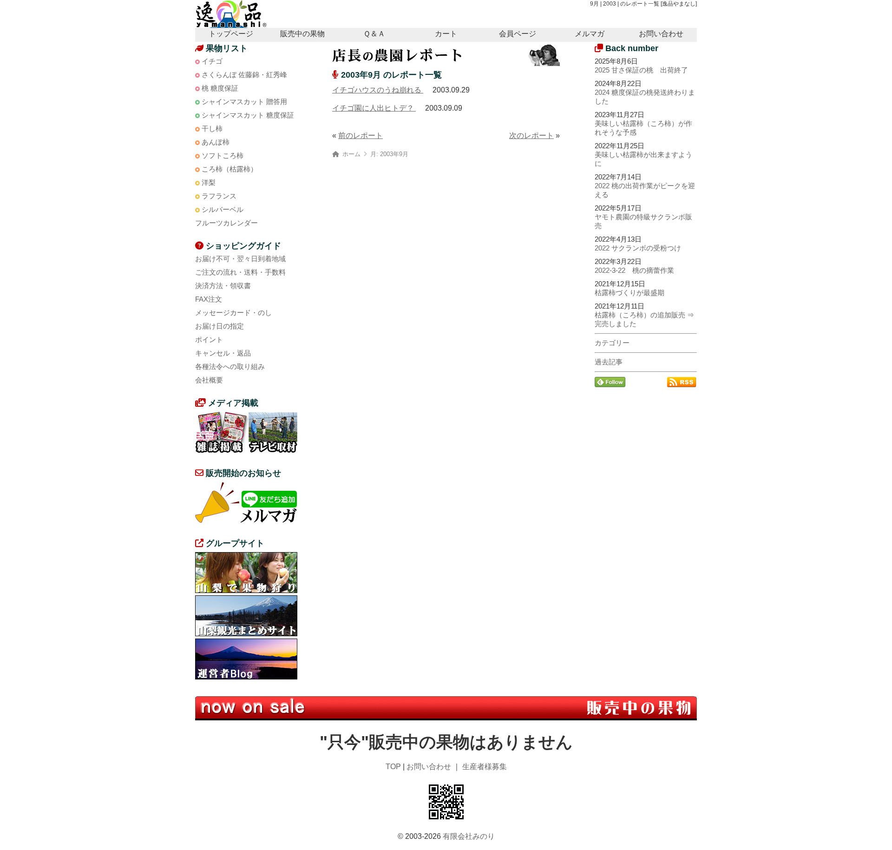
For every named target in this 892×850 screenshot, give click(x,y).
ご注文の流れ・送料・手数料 (240, 272)
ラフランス (219, 196)
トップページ (231, 34)
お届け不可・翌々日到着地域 (240, 259)
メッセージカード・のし (233, 312)
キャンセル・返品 (223, 353)
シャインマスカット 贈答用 (244, 101)
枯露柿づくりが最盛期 (629, 293)
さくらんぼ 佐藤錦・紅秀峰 (244, 75)
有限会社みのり (469, 836)
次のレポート (531, 135)
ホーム (351, 154)
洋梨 (209, 182)
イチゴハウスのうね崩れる (377, 90)
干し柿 (212, 128)
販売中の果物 (302, 34)
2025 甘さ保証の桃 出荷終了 (641, 70)
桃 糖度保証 (220, 88)
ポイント (209, 339)
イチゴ (212, 61)
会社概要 (209, 380)
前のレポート (360, 135)
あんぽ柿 (216, 142)
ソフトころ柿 (222, 155)
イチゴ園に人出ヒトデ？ (374, 108)
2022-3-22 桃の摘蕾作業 (634, 270)
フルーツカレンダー (226, 223)
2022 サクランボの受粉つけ (638, 248)
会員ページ (517, 34)
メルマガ (589, 34)
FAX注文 (208, 299)
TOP (393, 767)
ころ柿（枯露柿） (229, 169)
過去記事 (609, 362)
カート (446, 34)
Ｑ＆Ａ (374, 34)
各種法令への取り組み (230, 366)
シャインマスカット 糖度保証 (248, 115)
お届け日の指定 (219, 326)
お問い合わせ (661, 34)
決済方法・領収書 (223, 286)
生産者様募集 (484, 767)
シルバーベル (222, 209)
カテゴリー (612, 343)
